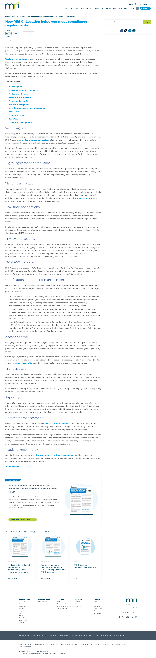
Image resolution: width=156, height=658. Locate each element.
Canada (21, 622)
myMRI (58, 601)
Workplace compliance (16, 59)
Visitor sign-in (15, 87)
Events (96, 611)
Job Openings (79, 606)
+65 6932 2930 (72, 635)
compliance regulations (22, 363)
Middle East (23, 620)
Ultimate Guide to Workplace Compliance (55, 455)
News (96, 604)
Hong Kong (22, 611)
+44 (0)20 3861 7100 (119, 635)
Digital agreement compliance (23, 90)
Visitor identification (19, 94)
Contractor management (21, 122)
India (20, 625)
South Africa (23, 618)
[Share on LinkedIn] (129, 30)
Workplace (21, 16)
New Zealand (23, 606)
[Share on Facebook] (121, 30)
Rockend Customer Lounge (65, 606)
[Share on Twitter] (125, 30)
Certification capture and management (27, 108)
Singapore (22, 608)
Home (7, 16)
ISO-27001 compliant (19, 104)
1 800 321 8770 (86, 635)
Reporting (13, 119)
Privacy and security (18, 101)
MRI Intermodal (42, 601)
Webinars (97, 606)
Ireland (21, 615)
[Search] (147, 22)
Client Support (61, 604)
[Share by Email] (134, 30)
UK (20, 613)
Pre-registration (16, 115)
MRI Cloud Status (61, 608)
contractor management (57, 423)
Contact (77, 601)
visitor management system (35, 140)
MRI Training (97, 613)
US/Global (22, 601)
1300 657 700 (132, 613)
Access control (16, 112)
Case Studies (98, 608)
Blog (13, 16)
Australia (22, 604)
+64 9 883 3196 (52, 635)
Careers (77, 604)
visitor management (80, 198)
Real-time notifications (20, 97)
